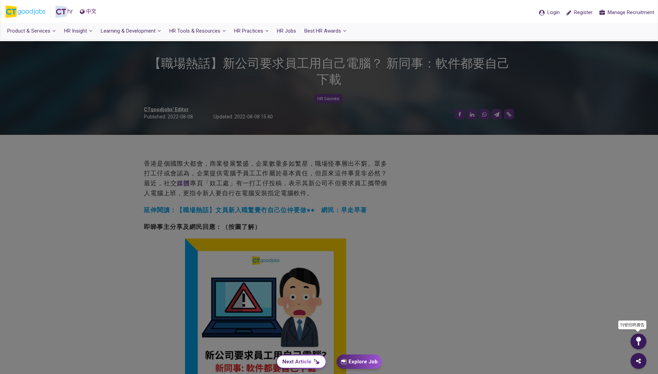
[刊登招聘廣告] (638, 341)
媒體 (183, 183)
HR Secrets (328, 98)
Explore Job (363, 362)
